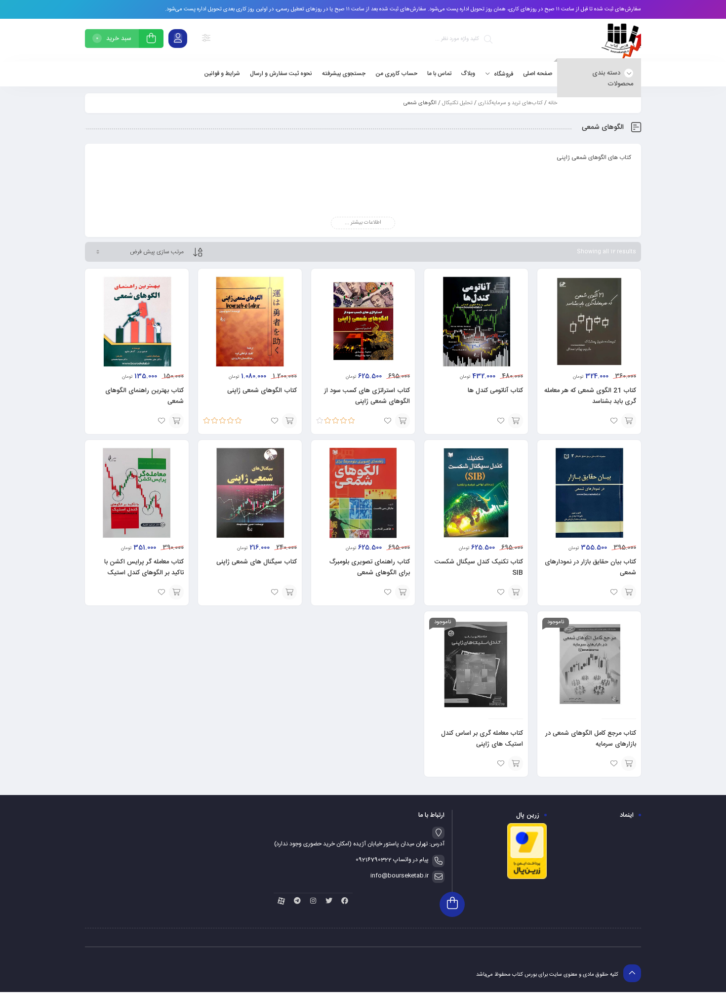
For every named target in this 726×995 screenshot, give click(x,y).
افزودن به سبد (628, 763)
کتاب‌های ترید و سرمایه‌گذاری (510, 103)
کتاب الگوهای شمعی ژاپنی (262, 390)
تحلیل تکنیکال (457, 103)
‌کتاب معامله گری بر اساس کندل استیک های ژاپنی (482, 739)
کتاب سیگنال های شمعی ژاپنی (256, 562)
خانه (552, 103)
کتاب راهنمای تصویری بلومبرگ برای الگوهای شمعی (369, 567)
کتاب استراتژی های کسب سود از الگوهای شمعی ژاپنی (367, 396)
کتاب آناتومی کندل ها (495, 390)
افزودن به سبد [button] (628, 420)
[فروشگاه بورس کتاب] (621, 40)
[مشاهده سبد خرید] (151, 39)
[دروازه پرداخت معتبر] (527, 878)
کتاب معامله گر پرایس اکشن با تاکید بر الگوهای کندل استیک (144, 567)
